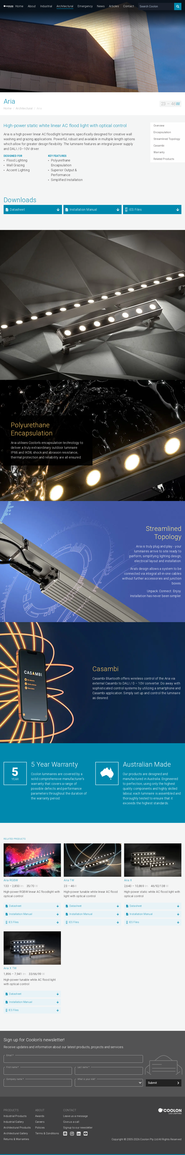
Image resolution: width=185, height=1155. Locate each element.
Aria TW (69, 880)
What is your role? (86, 1079)
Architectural (65, 6)
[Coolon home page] (8, 6)
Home (19, 6)
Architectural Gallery (16, 1133)
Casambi (159, 145)
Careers (40, 1121)
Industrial (46, 6)
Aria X (128, 880)
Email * (10, 1055)
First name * (12, 1067)
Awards (39, 1116)
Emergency (85, 6)
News (101, 6)
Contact (128, 6)
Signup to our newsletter (77, 1127)
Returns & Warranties (16, 1139)
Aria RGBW (11, 880)
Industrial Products (15, 1116)
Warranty (159, 152)
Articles (114, 6)
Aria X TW (10, 968)
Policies (40, 1127)
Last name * (83, 1067)
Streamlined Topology (167, 139)
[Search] (177, 6)
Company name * (15, 1079)
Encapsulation (162, 132)
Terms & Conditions (47, 1133)
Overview (159, 125)
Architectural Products (17, 1127)
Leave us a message (75, 1116)
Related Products (164, 159)
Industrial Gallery (14, 1121)
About (32, 6)
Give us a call (71, 1121)
